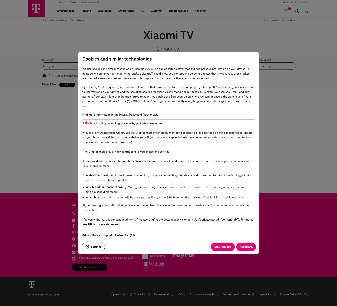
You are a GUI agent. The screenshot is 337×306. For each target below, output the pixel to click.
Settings (96, 247)
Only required (222, 247)
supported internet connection (188, 137)
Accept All (246, 247)
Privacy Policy (91, 235)
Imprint (107, 235)
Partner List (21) (125, 235)
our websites (132, 137)
